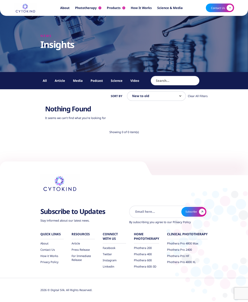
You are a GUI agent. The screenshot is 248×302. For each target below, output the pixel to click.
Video (134, 80)
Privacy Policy (181, 222)
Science (117, 80)
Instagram (109, 260)
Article (60, 80)
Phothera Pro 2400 (179, 250)
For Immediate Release (81, 258)
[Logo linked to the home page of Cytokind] (25, 8)
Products (114, 8)
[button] (203, 80)
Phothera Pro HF (178, 256)
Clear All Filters (198, 96)
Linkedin (108, 266)
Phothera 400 (143, 254)
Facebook (109, 248)
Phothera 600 (143, 260)
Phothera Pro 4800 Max (182, 243)
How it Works (141, 8)
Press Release (81, 250)
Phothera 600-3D (145, 266)
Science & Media (170, 8)
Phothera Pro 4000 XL (181, 262)
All (45, 80)
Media (78, 80)
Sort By (116, 96)
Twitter (107, 254)
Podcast (97, 80)
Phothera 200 (143, 248)
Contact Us (47, 250)
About (65, 8)
